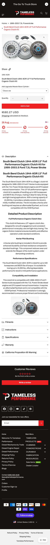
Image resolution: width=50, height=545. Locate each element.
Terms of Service (37, 533)
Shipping (5, 116)
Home (4, 23)
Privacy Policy (24, 533)
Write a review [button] (25, 382)
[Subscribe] (41, 423)
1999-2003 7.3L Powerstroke (21, 23)
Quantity (5, 98)
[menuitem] (36, 439)
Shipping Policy (25, 536)
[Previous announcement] (3, 4)
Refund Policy (12, 533)
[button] (3, 15)
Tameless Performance (25, 541)
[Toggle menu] (45, 445)
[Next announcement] (46, 4)
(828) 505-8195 (13, 475)
